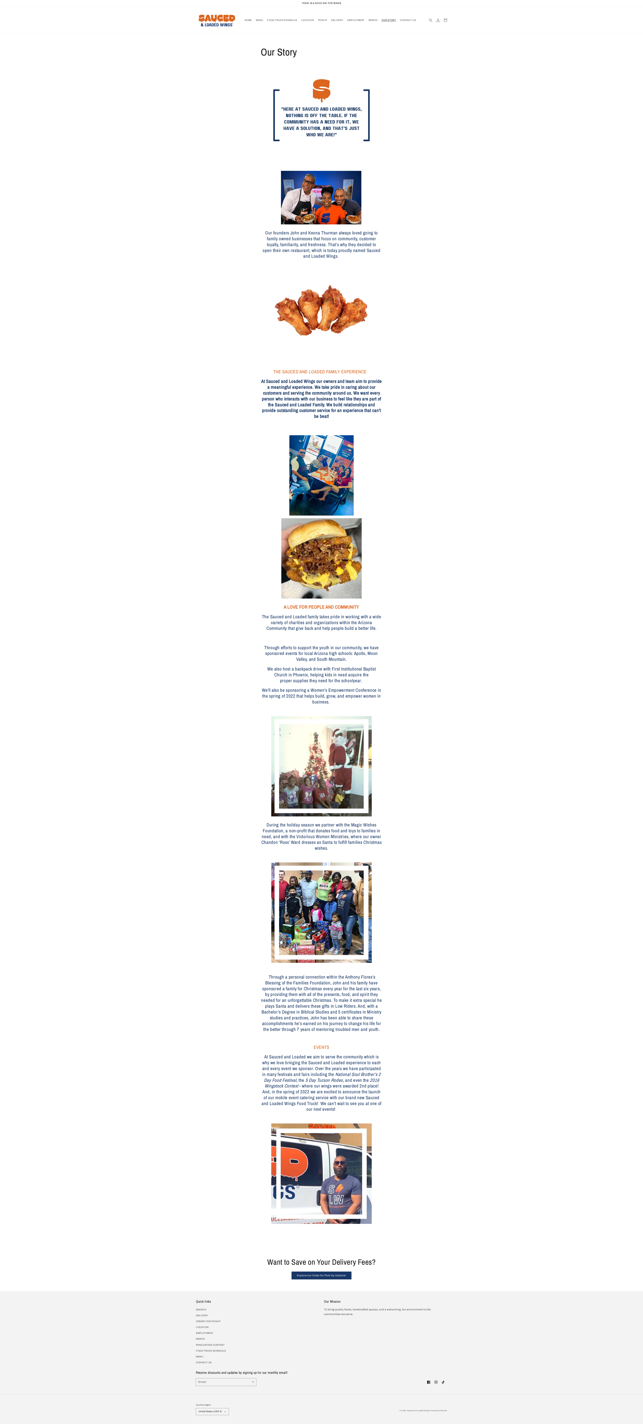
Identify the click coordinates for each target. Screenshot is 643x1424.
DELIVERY (202, 1315)
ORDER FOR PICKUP (208, 1321)
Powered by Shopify (438, 1410)
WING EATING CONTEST (210, 1345)
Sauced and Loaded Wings (418, 1410)
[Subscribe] (252, 1382)
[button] (430, 20)
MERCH (200, 1339)
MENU (199, 1356)
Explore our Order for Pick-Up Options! (321, 1275)
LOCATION (202, 1327)
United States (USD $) (210, 1411)
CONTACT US (204, 1362)
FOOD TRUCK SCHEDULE (211, 1351)
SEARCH (201, 1309)
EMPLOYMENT (204, 1333)
